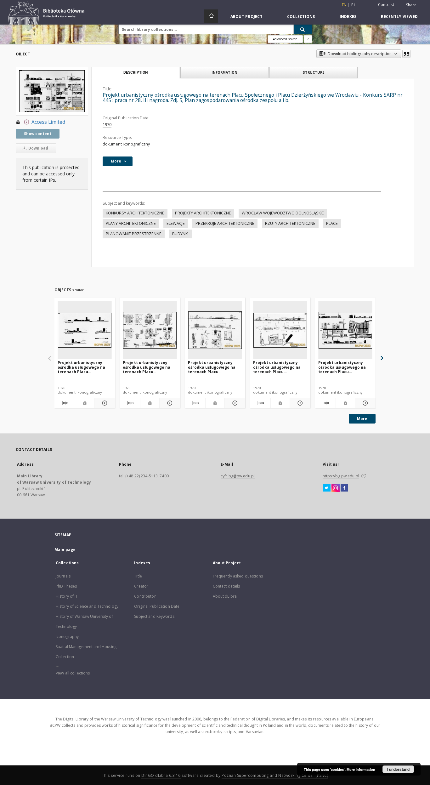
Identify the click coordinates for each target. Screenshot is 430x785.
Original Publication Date (156, 606)
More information (361, 769)
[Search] (303, 29)
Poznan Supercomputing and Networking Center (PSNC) (275, 775)
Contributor (145, 596)
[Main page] (211, 16)
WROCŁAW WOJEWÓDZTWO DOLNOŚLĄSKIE (283, 213)
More (362, 418)
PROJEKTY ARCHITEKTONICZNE (203, 213)
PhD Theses (66, 586)
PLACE (332, 223)
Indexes (348, 16)
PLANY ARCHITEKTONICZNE (131, 223)
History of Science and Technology (87, 606)
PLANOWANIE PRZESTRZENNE (133, 233)
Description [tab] (135, 72)
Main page (65, 549)
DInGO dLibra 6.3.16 (161, 775)
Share (411, 5)
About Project (246, 16)
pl (353, 5)
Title (138, 576)
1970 (107, 124)
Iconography (67, 636)
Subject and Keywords (154, 616)
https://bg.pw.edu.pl (341, 476)
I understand (398, 769)
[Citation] (406, 54)
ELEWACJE (176, 223)
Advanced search (285, 39)
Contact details (226, 586)
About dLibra (225, 596)
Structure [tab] (313, 72)
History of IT (67, 596)
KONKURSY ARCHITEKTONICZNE (135, 213)
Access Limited (48, 122)
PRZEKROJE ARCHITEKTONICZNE (224, 223)
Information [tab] (224, 72)
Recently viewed (399, 16)
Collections (301, 16)
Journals (63, 576)
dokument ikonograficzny (126, 144)
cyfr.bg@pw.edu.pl (238, 476)
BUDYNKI (180, 233)
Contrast (386, 4)
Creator (141, 586)
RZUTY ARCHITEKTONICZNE (290, 223)
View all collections (73, 673)
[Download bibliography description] (64, 403)
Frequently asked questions (238, 576)
